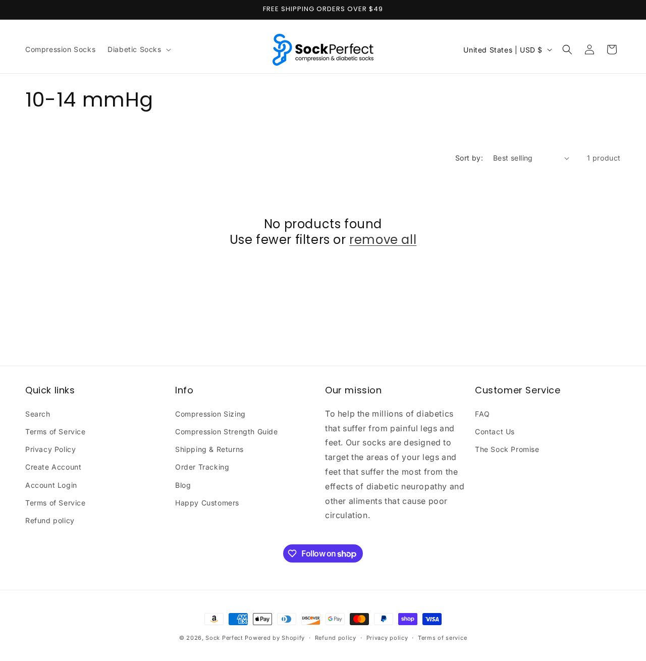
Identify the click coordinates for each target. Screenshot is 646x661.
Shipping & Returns (209, 449)
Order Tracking (202, 467)
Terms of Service (55, 431)
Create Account (53, 467)
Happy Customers (207, 502)
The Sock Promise (507, 449)
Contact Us (495, 431)
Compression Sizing (210, 414)
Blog (183, 485)
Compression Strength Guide (226, 431)
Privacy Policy (50, 449)
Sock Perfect (224, 637)
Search (37, 414)
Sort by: (469, 158)
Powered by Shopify (275, 637)
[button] (138, 49)
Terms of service (442, 637)
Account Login (51, 485)
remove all (382, 239)
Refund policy (50, 520)
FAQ (482, 414)
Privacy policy (387, 637)
